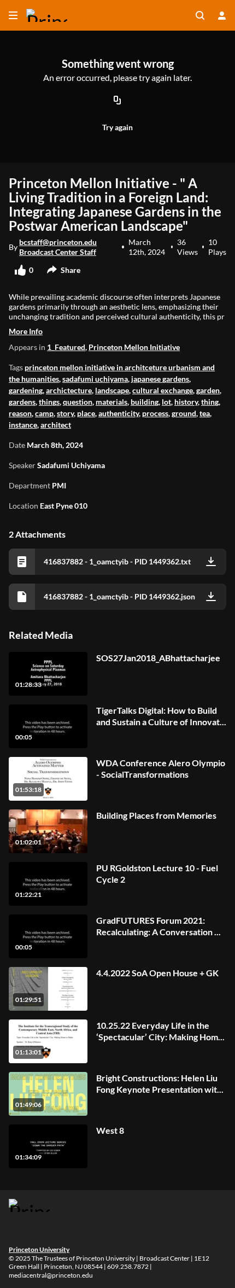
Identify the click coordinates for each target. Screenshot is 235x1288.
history (186, 401)
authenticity (118, 413)
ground (184, 413)
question (77, 401)
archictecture (69, 390)
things (49, 401)
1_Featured (66, 347)
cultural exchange (162, 390)
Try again (117, 127)
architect (55, 424)
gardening (26, 390)
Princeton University (39, 1249)
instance (23, 424)
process (155, 413)
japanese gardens (160, 378)
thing (210, 401)
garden (208, 390)
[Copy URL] (117, 101)
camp (44, 413)
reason (20, 413)
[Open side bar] (13, 15)
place (86, 413)
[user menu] (222, 15)
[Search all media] (200, 15)
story (65, 413)
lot (166, 401)
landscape (112, 390)
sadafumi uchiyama (95, 378)
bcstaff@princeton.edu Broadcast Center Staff (58, 247)
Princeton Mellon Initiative (134, 347)
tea (204, 413)
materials (111, 401)
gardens (22, 401)
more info (26, 331)
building (144, 401)
